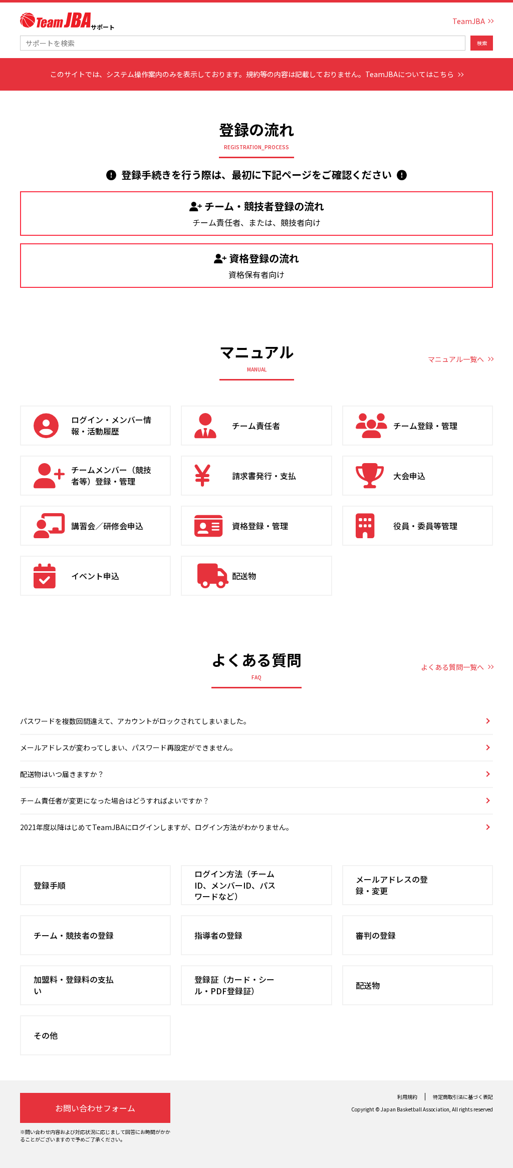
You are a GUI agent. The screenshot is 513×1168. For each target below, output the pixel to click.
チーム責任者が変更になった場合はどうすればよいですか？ (114, 801)
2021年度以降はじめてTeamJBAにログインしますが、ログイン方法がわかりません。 (156, 827)
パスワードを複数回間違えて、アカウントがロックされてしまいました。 (135, 721)
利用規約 (407, 1096)
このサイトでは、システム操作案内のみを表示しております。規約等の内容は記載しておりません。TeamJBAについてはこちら (252, 74)
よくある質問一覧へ (452, 667)
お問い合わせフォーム (95, 1108)
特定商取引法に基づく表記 (463, 1096)
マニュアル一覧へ (456, 359)
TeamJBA (468, 21)
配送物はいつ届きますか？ (62, 774)
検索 (482, 43)
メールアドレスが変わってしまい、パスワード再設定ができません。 (128, 747)
